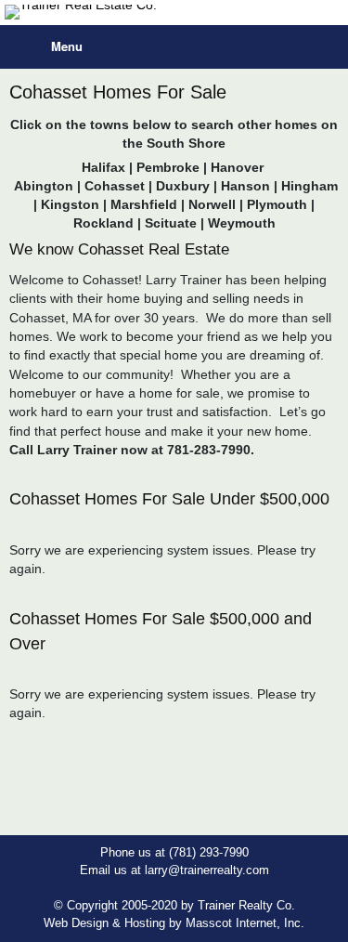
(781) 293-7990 (209, 852)
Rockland (103, 223)
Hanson (245, 185)
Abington (43, 185)
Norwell (212, 204)
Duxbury (183, 185)
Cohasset (114, 185)
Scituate (171, 223)
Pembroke (168, 167)
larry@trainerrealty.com (207, 870)
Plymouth (277, 204)
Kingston (70, 204)
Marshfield (143, 204)
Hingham (307, 185)
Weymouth (242, 223)
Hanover (239, 167)
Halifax (103, 167)
